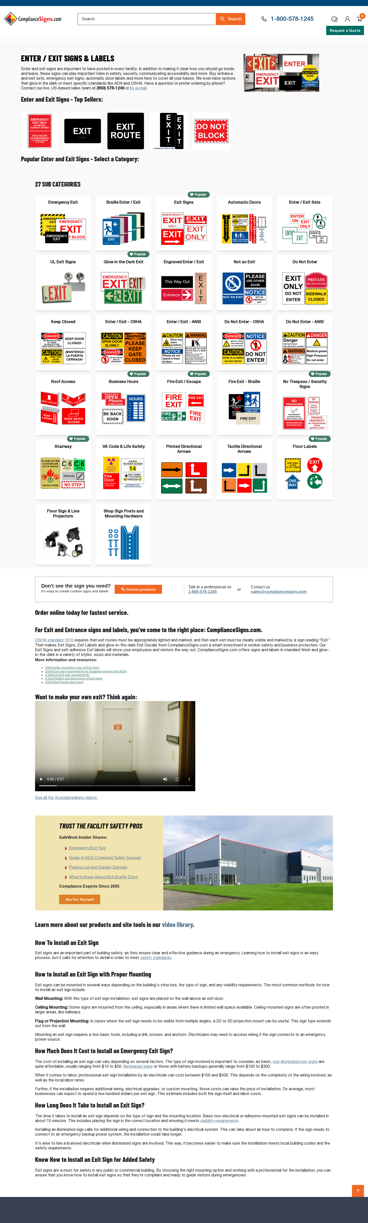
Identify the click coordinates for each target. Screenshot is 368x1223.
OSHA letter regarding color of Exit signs (72, 667)
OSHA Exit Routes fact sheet (64, 682)
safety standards (155, 957)
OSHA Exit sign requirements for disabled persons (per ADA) (86, 671)
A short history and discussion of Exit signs (73, 678)
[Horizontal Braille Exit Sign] (82, 148)
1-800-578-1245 (202, 592)
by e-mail (138, 88)
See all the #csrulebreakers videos (66, 797)
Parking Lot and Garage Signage (98, 867)
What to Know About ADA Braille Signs (103, 877)
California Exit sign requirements (67, 675)
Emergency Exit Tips (87, 848)
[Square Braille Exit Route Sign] (125, 148)
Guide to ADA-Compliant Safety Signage (105, 858)
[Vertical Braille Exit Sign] (168, 148)
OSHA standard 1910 (54, 640)
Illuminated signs (138, 1066)
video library (177, 924)
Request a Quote (345, 30)
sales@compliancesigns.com (279, 592)
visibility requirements (219, 1120)
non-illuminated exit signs (295, 1061)
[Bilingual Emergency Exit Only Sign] (40, 148)
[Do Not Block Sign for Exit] (211, 148)
